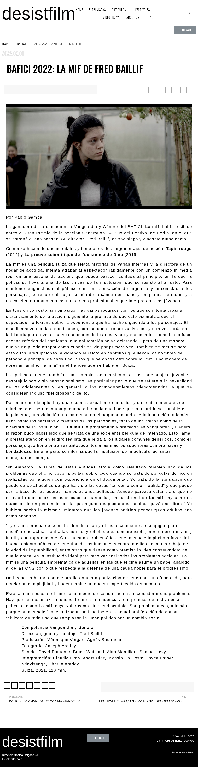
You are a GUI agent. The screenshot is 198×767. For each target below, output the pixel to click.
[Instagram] (100, 751)
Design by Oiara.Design (183, 752)
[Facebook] (79, 751)
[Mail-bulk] (121, 751)
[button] (185, 30)
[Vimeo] (110, 751)
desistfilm (38, 13)
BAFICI (21, 43)
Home (6, 43)
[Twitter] (89, 751)
